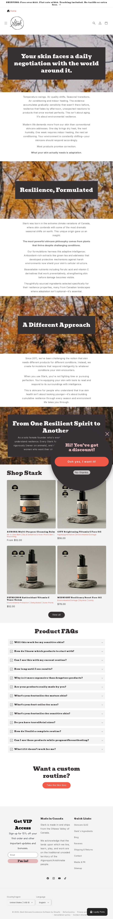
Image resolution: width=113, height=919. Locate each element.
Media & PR (79, 862)
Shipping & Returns (83, 849)
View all (56, 614)
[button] (6, 23)
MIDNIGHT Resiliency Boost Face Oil (79, 598)
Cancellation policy (62, 915)
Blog (76, 837)
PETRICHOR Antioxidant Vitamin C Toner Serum (28, 599)
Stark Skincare (26, 912)
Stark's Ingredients (83, 831)
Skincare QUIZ (81, 825)
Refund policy (69, 912)
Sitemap (78, 868)
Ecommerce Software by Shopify (46, 912)
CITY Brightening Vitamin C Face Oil (79, 532)
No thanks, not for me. (81, 481)
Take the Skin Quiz (56, 785)
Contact (78, 856)
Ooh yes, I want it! (82, 461)
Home (13, 11)
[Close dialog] (107, 434)
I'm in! (23, 861)
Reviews (78, 843)
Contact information (81, 915)
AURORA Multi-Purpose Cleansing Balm (31, 532)
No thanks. (82, 472)
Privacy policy (83, 912)
